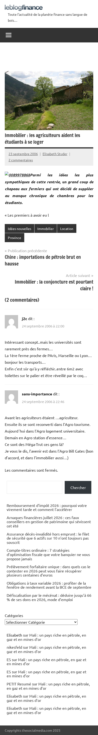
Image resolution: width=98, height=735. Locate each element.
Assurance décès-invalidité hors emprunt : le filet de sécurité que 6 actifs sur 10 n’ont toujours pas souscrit (48, 538)
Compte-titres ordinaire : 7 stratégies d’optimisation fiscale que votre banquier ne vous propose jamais (48, 554)
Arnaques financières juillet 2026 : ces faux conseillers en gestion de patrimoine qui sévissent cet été (49, 521)
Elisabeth (14, 696)
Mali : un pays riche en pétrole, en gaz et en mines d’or (46, 637)
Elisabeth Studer (55, 154)
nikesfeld (14, 647)
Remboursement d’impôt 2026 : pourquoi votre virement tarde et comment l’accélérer (47, 507)
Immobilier (45, 228)
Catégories (14, 615)
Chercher (78, 487)
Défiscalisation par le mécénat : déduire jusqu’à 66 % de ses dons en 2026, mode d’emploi (49, 597)
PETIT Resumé (19, 683)
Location (66, 228)
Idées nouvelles (19, 228)
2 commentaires (21, 160)
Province (14, 237)
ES (9, 659)
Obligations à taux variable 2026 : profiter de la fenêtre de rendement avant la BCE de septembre (49, 585)
